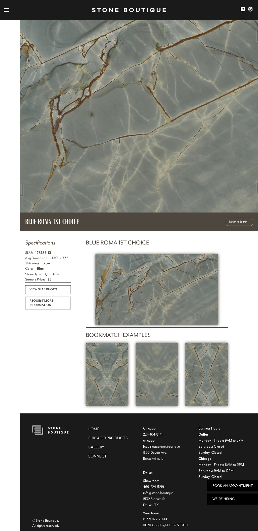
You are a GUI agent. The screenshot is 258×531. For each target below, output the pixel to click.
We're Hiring (223, 499)
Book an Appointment (232, 486)
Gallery (96, 447)
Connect (97, 456)
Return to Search (238, 221)
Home (94, 429)
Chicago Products (108, 438)
